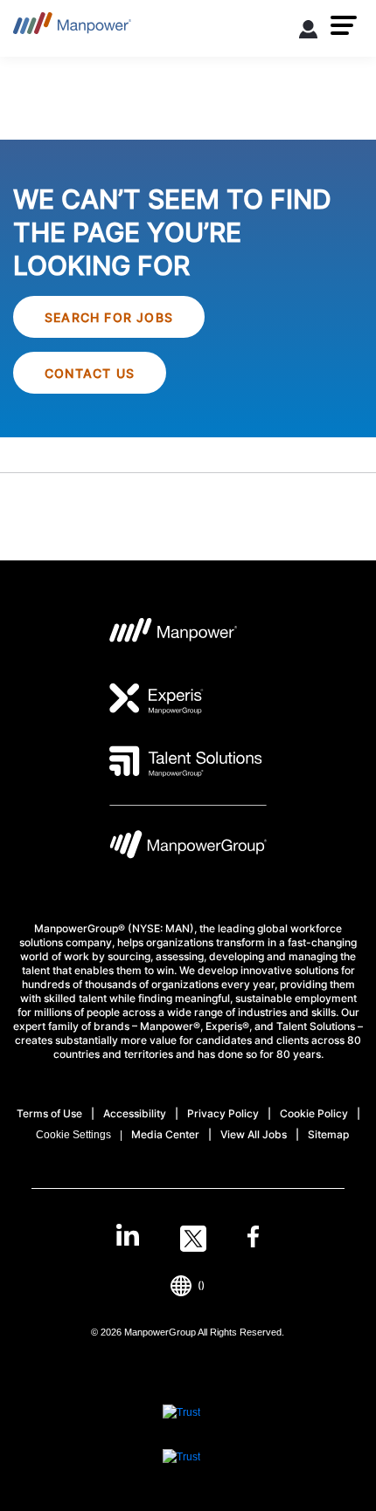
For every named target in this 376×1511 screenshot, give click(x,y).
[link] (187, 1239)
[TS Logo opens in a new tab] (185, 761)
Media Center (165, 1134)
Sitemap (328, 1134)
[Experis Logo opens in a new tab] (156, 698)
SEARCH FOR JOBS (109, 317)
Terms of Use (49, 1113)
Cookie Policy (314, 1113)
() (201, 1285)
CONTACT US (90, 373)
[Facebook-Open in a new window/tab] (253, 1239)
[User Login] (308, 32)
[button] (344, 25)
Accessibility (134, 1113)
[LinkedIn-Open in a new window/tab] (127, 1237)
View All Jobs (253, 1134)
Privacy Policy (223, 1113)
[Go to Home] (72, 28)
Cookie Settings (73, 1135)
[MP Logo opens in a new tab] (173, 635)
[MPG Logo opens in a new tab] (188, 849)
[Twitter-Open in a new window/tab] (193, 1239)
